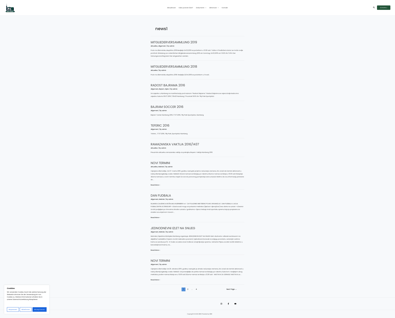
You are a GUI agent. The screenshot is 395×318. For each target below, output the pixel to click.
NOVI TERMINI (160, 163)
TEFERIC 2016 (160, 125)
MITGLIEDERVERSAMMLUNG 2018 (174, 66)
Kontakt (225, 8)
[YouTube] (235, 304)
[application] (205, 7)
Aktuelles (154, 46)
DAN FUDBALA (161, 195)
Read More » (155, 185)
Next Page (231, 289)
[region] (26, 299)
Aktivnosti (213, 8)
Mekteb (161, 167)
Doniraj (383, 8)
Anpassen (13, 309)
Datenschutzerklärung (140, 303)
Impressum (137, 303)
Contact (144, 303)
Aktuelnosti (171, 8)
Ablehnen (25, 309)
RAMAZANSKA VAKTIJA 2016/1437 (175, 144)
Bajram (161, 89)
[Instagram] (221, 304)
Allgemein (162, 46)
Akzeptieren (39, 309)
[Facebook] (228, 304)
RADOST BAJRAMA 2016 (168, 85)
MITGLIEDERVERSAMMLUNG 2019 (174, 42)
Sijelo (167, 89)
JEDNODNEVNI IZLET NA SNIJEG (173, 228)
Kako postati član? (186, 8)
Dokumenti (200, 8)
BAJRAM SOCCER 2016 (167, 107)
